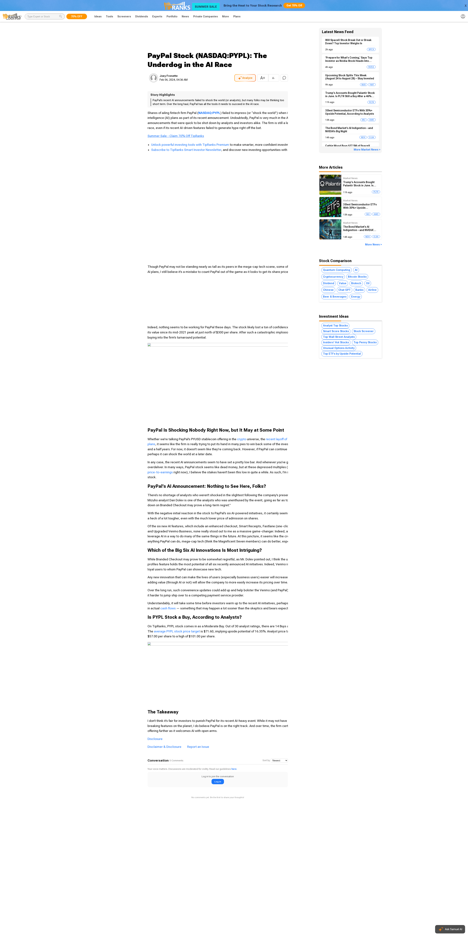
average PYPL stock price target (177, 631)
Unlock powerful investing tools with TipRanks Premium (190, 144)
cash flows (168, 608)
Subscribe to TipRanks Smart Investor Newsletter (186, 150)
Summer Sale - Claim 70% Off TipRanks (176, 136)
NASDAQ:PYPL (209, 113)
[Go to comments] (284, 78)
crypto (241, 439)
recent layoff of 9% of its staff (286, 439)
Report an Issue (198, 747)
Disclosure (155, 739)
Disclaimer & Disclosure (164, 747)
